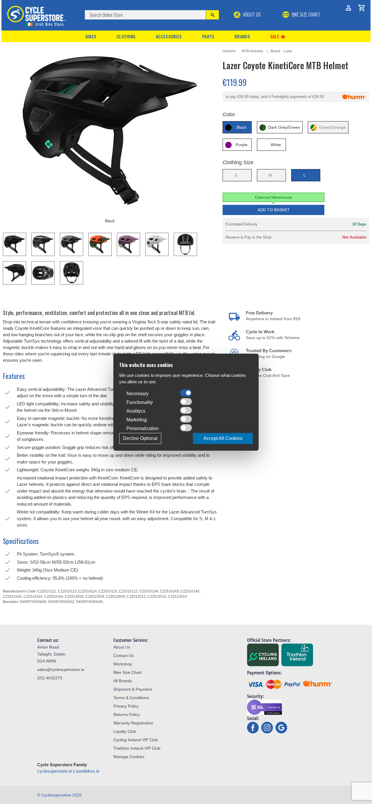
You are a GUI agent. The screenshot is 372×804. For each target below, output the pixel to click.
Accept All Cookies (222, 438)
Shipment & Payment (132, 689)
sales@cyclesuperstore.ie (60, 669)
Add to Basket (273, 209)
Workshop (122, 664)
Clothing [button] (126, 36)
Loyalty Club (124, 731)
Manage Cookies (128, 756)
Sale (278, 36)
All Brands (122, 680)
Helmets (229, 51)
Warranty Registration (133, 723)
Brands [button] (242, 36)
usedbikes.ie (87, 771)
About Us (251, 14)
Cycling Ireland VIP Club (135, 739)
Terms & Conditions (131, 697)
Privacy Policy (126, 706)
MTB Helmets (252, 51)
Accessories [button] (169, 36)
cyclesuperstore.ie (54, 771)
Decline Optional (140, 438)
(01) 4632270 (49, 678)
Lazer (287, 51)
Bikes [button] (90, 36)
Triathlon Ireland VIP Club (136, 748)
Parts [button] (208, 36)
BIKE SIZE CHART (305, 14)
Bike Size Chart (127, 672)
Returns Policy (126, 714)
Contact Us (123, 655)
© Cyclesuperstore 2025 (59, 795)
